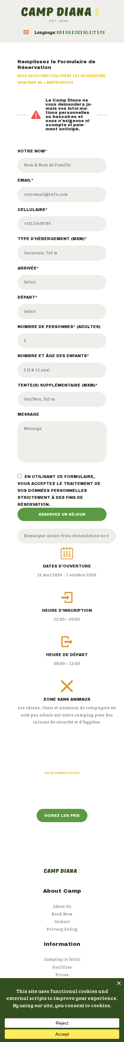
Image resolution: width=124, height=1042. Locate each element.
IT (94, 32)
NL (86, 32)
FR (102, 32)
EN (59, 32)
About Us (62, 906)
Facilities (62, 967)
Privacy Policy (62, 929)
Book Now (62, 914)
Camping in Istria (62, 959)
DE (77, 32)
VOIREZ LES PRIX (62, 815)
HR (68, 32)
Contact (62, 921)
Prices (62, 974)
